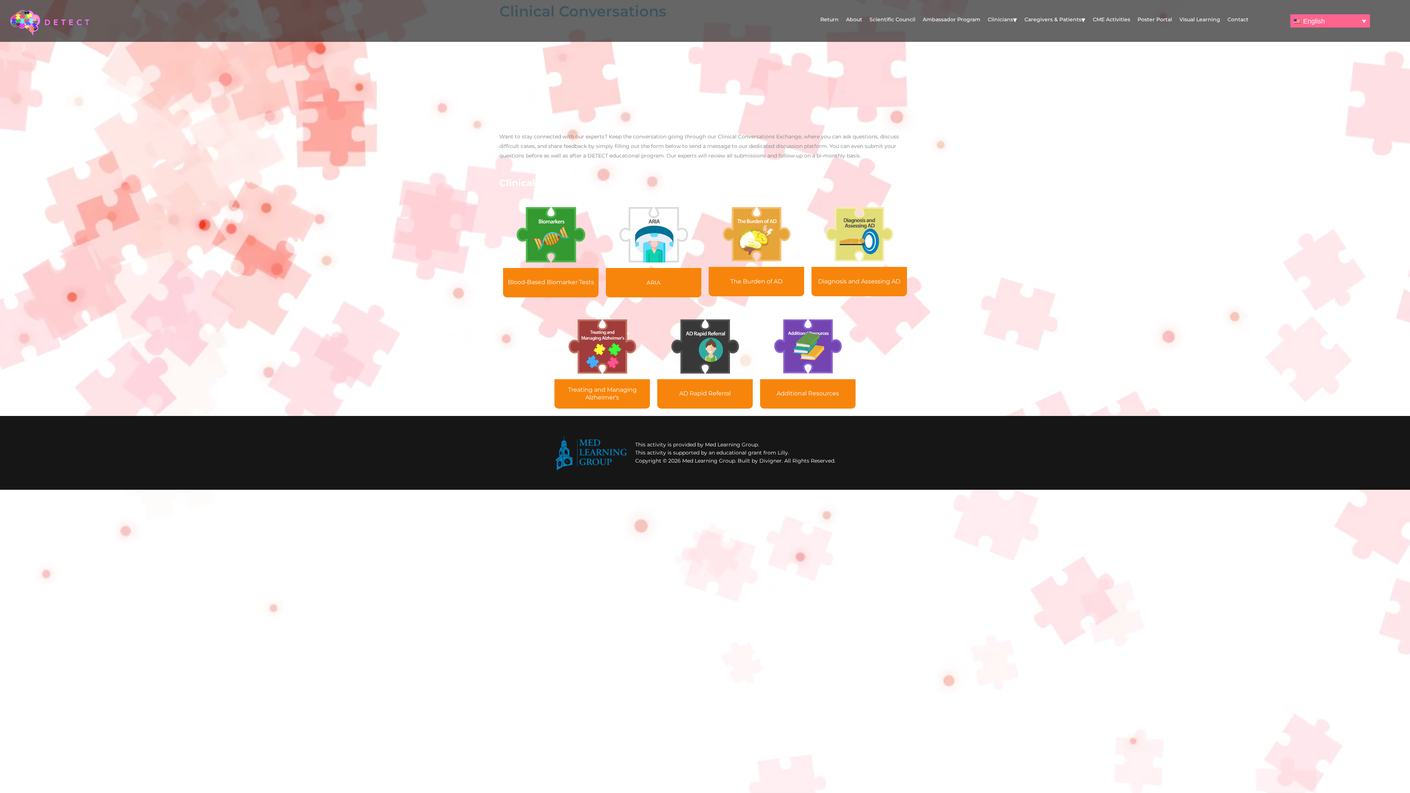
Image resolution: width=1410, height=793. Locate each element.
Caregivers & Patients (1052, 19)
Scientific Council (892, 19)
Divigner (770, 460)
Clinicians (1000, 19)
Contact (1238, 19)
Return (829, 19)
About (854, 19)
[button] (1330, 20)
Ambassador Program (951, 19)
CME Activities (1111, 19)
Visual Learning (1199, 19)
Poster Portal (1155, 19)
